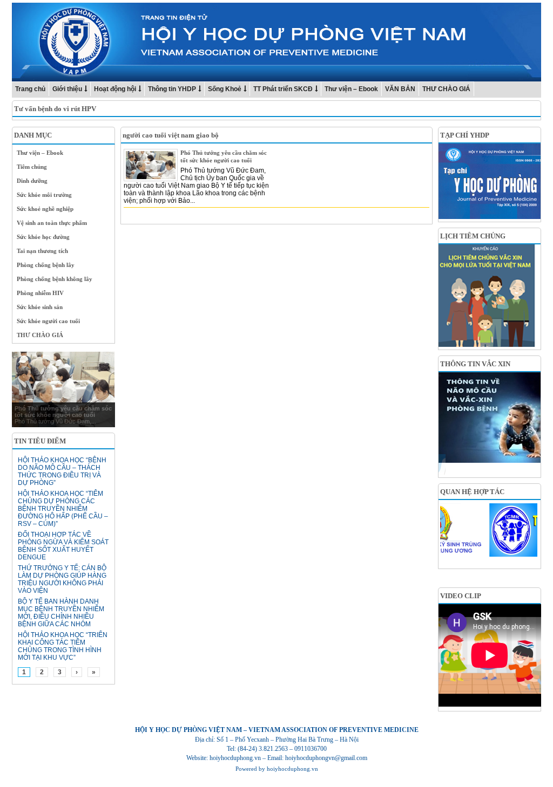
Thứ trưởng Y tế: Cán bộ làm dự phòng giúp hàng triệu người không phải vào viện (62, 579)
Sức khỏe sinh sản (40, 307)
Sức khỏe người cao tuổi (48, 321)
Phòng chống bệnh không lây (54, 279)
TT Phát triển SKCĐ (283, 89)
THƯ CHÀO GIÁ (446, 89)
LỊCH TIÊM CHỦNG (472, 236)
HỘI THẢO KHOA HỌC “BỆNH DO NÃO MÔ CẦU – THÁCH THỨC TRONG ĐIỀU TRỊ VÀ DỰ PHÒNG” (62, 471)
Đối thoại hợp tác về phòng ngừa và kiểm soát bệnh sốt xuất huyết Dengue (63, 546)
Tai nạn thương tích (42, 251)
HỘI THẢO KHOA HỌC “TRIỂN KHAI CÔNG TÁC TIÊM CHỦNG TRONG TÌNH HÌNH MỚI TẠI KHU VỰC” (62, 646)
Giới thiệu (67, 89)
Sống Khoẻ (224, 89)
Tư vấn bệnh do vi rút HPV (55, 109)
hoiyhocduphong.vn (292, 768)
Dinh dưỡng (32, 180)
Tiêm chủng (32, 166)
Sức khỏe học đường (43, 237)
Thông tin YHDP (172, 89)
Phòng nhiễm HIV (40, 293)
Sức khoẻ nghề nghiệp (45, 209)
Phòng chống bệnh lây (46, 265)
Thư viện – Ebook (351, 89)
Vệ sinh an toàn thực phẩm (52, 223)
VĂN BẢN (400, 89)
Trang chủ (30, 89)
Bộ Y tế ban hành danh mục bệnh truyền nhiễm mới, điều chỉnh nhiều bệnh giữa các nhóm (61, 613)
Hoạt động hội (115, 89)
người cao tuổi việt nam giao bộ (171, 135)
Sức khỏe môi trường (44, 194)
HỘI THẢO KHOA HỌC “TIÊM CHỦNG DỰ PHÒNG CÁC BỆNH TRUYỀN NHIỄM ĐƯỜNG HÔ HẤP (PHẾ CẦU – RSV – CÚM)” (63, 509)
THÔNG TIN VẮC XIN (475, 364)
